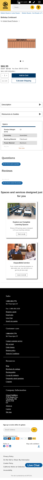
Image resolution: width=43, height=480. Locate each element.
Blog (7, 366)
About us (9, 406)
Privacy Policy (8, 456)
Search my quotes (12, 321)
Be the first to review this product (13, 183)
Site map (9, 412)
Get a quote (24, 2)
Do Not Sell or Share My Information (16, 460)
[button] (32, 446)
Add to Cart (23, 75)
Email (9, 315)
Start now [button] (21, 234)
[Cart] (38, 7)
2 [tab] (23, 61)
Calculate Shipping (23, 81)
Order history (10, 347)
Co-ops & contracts (12, 375)
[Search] (32, 7)
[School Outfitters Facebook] (4, 446)
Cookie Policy (8, 463)
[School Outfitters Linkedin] (10, 446)
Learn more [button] (21, 275)
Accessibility (7, 470)
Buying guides (10, 372)
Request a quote (11, 312)
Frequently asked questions (15, 378)
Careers (8, 409)
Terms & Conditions (12, 353)
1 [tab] (20, 61)
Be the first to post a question (11, 164)
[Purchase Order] (26, 438)
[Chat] (30, 2)
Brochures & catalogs (13, 369)
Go (34, 430)
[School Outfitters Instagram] (7, 447)
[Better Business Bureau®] (39, 446)
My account (10, 344)
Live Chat (9, 318)
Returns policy (10, 350)
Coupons (9, 381)
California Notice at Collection (14, 467)
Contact (14, 341)
